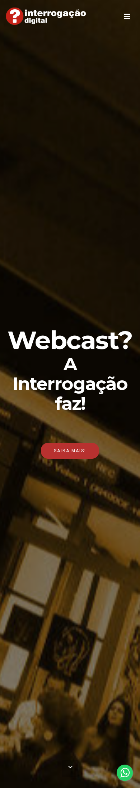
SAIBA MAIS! (70, 450)
